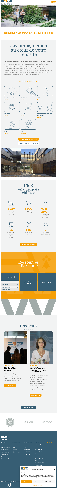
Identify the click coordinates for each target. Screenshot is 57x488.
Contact (49, 443)
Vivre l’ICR (27, 454)
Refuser (37, 481)
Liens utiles (38, 465)
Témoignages (5, 452)
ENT (3, 282)
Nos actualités (5, 459)
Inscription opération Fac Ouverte (10, 368)
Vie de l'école (33, 365)
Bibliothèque (6, 289)
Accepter (26, 481)
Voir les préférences (49, 481)
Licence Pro (16, 452)
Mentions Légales (16, 481)
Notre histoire (5, 447)
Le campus (27, 452)
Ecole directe (6, 287)
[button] (54, 469)
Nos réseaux (38, 449)
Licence (15, 447)
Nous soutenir (39, 458)
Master (15, 449)
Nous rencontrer (8, 365)
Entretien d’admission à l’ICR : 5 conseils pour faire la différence (38, 369)
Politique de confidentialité (37, 485)
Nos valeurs (5, 449)
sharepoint (5, 284)
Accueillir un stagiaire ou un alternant (39, 454)
